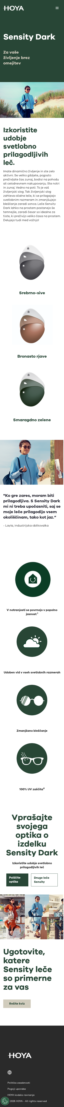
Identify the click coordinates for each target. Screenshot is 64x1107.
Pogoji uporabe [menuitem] (17, 1089)
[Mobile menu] (57, 8)
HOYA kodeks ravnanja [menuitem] (21, 1095)
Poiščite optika (14, 880)
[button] (32, 1072)
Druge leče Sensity (41, 880)
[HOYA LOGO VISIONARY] (13, 8)
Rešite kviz (17, 1004)
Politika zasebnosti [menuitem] (19, 1082)
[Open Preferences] (5, 1101)
